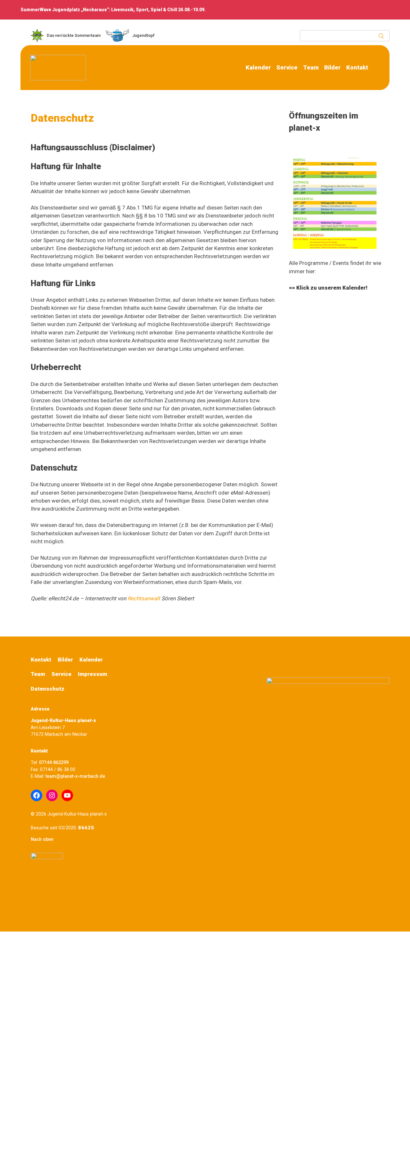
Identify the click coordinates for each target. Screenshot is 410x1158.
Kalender (258, 67)
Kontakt (357, 67)
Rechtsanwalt (143, 598)
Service (287, 67)
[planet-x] (58, 78)
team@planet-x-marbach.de (74, 776)
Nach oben (42, 839)
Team (311, 67)
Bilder (332, 67)
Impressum (92, 674)
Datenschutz (47, 689)
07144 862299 (54, 762)
